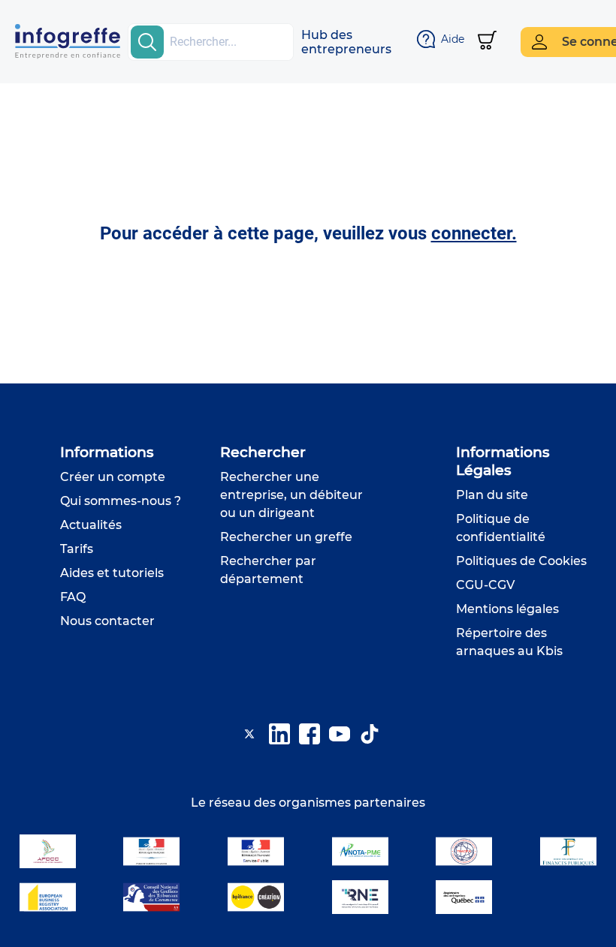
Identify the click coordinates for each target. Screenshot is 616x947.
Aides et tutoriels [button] (112, 573)
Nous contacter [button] (107, 621)
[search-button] (147, 42)
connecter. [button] (474, 233)
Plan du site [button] (492, 495)
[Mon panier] (487, 42)
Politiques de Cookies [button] (521, 561)
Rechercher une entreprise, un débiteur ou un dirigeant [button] (291, 495)
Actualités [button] (91, 525)
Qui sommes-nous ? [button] (120, 501)
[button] (346, 42)
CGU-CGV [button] (485, 585)
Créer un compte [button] (112, 477)
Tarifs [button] (76, 549)
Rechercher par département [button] (268, 570)
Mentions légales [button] (507, 609)
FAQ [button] (73, 597)
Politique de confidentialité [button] (500, 528)
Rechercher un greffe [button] (286, 537)
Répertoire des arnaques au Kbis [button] (509, 642)
